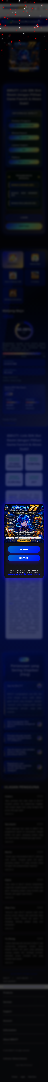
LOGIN (24, 549)
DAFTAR (24, 558)
